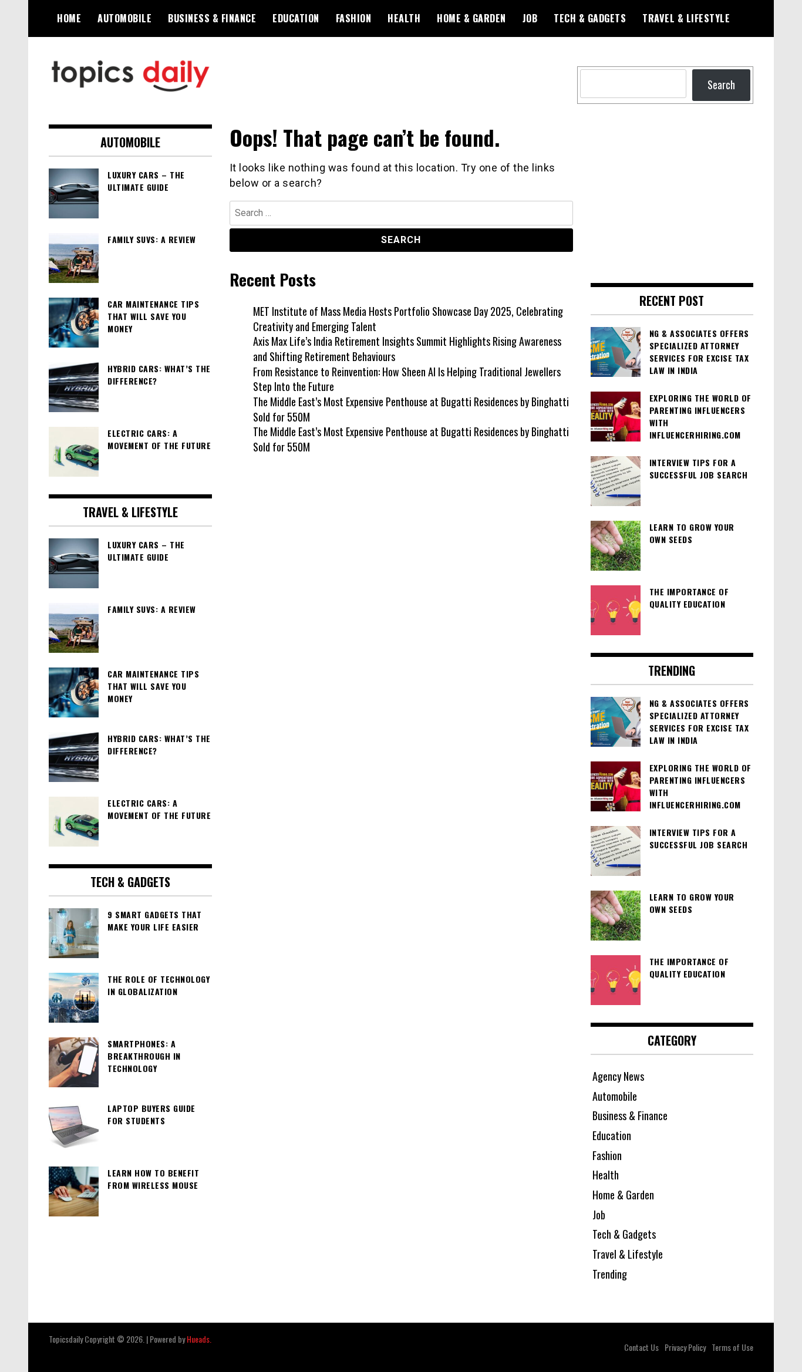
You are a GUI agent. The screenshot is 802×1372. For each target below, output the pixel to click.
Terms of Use (732, 1347)
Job (530, 18)
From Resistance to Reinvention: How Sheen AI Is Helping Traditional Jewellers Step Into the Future (407, 379)
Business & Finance (212, 18)
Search (721, 84)
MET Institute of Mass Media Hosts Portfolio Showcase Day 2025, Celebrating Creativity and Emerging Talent (408, 319)
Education (295, 18)
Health (403, 18)
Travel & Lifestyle (686, 18)
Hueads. (199, 1339)
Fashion (354, 18)
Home (69, 18)
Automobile (124, 18)
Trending (609, 1274)
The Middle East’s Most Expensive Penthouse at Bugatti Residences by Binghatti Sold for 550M (411, 409)
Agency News (618, 1076)
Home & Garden (471, 18)
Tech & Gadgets (590, 18)
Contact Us (641, 1347)
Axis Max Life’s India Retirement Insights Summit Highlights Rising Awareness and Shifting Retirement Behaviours (407, 348)
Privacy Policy (685, 1347)
